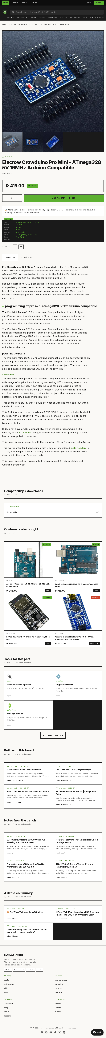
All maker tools (53, 735)
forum (6, 1012)
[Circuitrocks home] (5, 12)
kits (6, 988)
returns (58, 988)
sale (6, 992)
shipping (59, 984)
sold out (94, 643)
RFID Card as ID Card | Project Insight (73, 770)
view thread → (14, 919)
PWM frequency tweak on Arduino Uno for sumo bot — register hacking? (27, 930)
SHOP (5, 3)
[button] (10, 17)
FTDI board (25, 432)
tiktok (58, 1012)
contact (58, 992)
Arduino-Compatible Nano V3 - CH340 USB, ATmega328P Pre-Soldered (74, 638)
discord (7, 1016)
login (89, 3)
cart (99, 3)
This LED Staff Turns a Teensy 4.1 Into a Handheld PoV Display (74, 865)
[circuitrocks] (3, 8)
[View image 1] (12, 142)
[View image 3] (53, 142)
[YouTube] (51, 1032)
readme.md (10, 257)
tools (6, 980)
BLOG (24, 3)
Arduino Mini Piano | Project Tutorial (24, 770)
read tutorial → (15, 780)
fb (21, 247)
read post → (13, 853)
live (40, 970)
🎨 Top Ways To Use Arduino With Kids (25, 912)
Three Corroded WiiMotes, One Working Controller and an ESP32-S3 (26, 865)
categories (9, 984)
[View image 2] (33, 142)
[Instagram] (46, 1032)
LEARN (15, 3)
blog (6, 1008)
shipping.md (26, 257)
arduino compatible (18, 24)
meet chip (19, 970)
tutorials (8, 1004)
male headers (79, 448)
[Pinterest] (64, 1032)
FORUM (34, 3)
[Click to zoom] (53, 81)
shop (4, 24)
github (30, 970)
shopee (58, 1004)
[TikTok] (55, 1032)
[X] (59, 1032)
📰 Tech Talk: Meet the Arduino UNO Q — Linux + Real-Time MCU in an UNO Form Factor (77, 913)
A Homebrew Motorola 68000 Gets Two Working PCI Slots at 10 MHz (26, 841)
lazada (58, 1008)
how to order (61, 980)
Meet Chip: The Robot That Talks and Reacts (28, 791)
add (47, 591)
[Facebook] (42, 1032)
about (7, 970)
